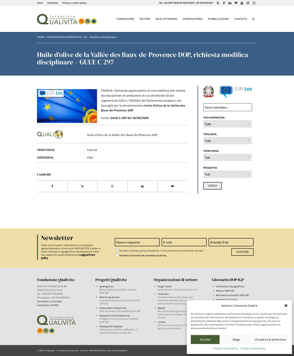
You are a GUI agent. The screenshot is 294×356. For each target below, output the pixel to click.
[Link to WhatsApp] (254, 3)
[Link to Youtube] (242, 3)
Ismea (161, 321)
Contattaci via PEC (48, 305)
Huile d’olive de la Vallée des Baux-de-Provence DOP (122, 135)
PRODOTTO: (210, 167)
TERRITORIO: (211, 151)
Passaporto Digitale (111, 326)
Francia (92, 150)
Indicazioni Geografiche (230, 286)
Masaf (161, 307)
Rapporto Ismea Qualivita (114, 315)
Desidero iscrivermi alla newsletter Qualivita (142, 255)
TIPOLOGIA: (210, 134)
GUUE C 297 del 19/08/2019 (129, 118)
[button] (286, 306)
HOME (41, 37)
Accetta (205, 339)
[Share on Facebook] (52, 186)
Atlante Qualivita (109, 297)
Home (40, 3)
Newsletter (52, 3)
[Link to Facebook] (224, 3)
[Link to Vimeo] (236, 3)
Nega (236, 339)
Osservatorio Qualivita (112, 307)
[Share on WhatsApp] (112, 186)
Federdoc (163, 293)
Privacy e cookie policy (225, 348)
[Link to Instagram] (248, 3)
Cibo (90, 157)
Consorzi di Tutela (226, 299)
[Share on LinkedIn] (142, 186)
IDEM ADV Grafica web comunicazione (108, 350)
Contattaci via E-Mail (50, 301)
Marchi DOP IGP (225, 290)
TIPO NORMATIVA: (214, 117)
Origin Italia (165, 286)
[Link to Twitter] (218, 3)
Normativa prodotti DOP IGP (232, 295)
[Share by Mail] (172, 186)
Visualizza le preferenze (270, 339)
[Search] (253, 19)
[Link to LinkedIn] (230, 3)
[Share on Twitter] (82, 186)
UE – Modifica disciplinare (100, 37)
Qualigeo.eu (106, 286)
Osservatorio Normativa (64, 37)
